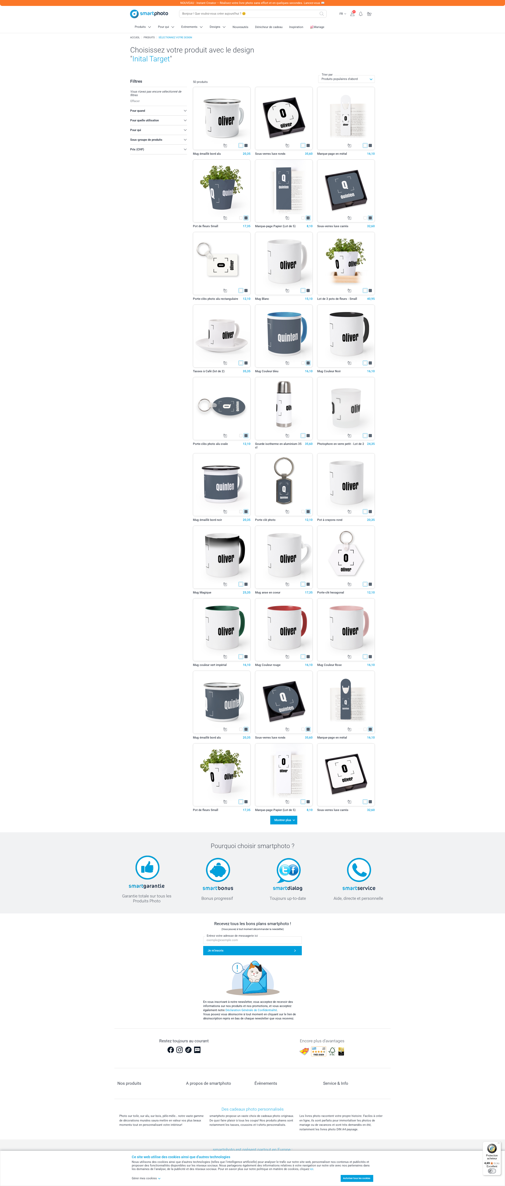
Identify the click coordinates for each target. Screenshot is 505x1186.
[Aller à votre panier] (369, 13)
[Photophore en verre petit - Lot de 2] (346, 408)
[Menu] (498, 1144)
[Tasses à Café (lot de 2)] (222, 336)
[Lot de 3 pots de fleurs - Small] (346, 263)
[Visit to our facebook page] (170, 1050)
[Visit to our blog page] (197, 1050)
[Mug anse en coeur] (284, 557)
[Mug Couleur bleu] (284, 336)
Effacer (135, 101)
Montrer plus (282, 820)
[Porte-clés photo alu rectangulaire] (222, 263)
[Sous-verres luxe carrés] (346, 191)
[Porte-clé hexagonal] (346, 557)
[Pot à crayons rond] (346, 484)
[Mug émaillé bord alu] (222, 118)
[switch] (492, 1171)
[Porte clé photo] (284, 484)
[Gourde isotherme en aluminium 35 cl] (284, 408)
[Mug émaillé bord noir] (222, 484)
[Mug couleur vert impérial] (222, 629)
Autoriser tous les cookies (356, 1178)
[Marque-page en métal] (346, 118)
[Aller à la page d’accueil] (149, 13)
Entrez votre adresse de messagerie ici (232, 936)
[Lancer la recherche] (321, 14)
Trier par (327, 74)
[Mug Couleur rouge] (284, 629)
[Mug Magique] (222, 557)
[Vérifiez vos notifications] (361, 13)
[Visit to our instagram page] (179, 1050)
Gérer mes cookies (144, 1178)
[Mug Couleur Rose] (346, 629)
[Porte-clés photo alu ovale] (222, 408)
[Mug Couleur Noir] (346, 336)
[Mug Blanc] (284, 263)
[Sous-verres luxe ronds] (284, 118)
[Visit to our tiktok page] (188, 1050)
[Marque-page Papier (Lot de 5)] (284, 191)
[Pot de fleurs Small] (222, 191)
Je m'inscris (216, 950)
